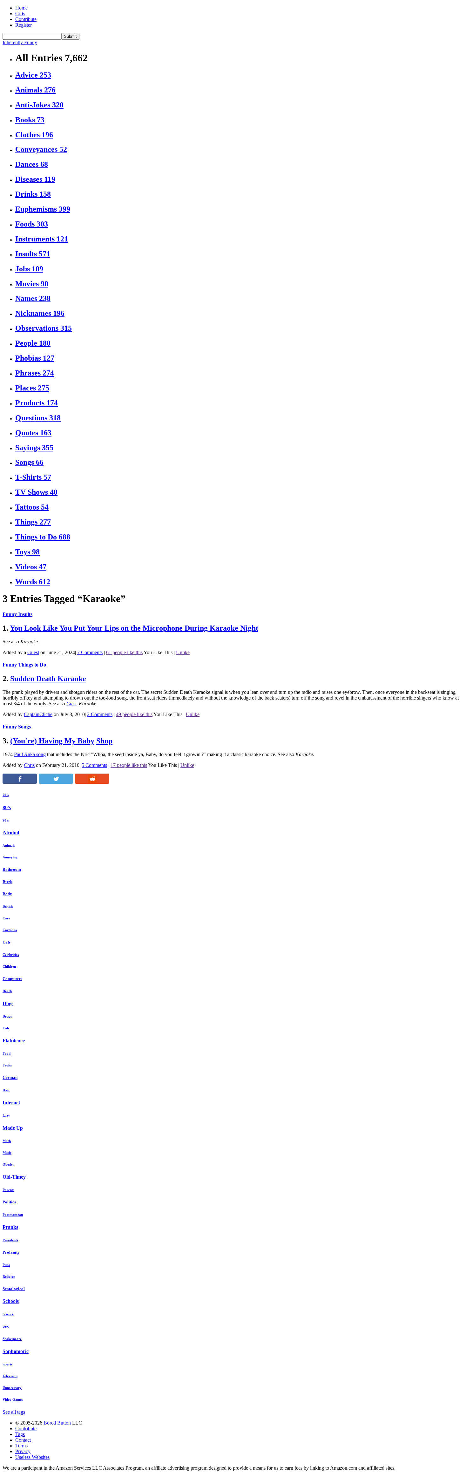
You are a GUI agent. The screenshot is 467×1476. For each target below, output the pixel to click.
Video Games (13, 1399)
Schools (11, 1301)
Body (7, 893)
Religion (9, 1276)
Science (8, 1314)
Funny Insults (17, 614)
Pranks (10, 1227)
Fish (6, 1028)
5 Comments (94, 765)
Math (7, 1141)
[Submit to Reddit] (92, 782)
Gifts (20, 13)
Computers (12, 978)
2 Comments (99, 714)
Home (21, 7)
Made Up (13, 1128)
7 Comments (90, 652)
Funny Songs (17, 726)
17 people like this (129, 765)
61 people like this (124, 652)
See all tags (14, 1412)
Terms (21, 1445)
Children (9, 966)
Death (7, 991)
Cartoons (10, 930)
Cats (6, 942)
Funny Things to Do (24, 664)
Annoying (10, 857)
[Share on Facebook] (20, 782)
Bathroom (12, 869)
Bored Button (57, 1422)
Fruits (7, 1065)
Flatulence (14, 1040)
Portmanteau (13, 1214)
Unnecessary (12, 1388)
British (8, 906)
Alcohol (11, 832)
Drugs (7, 1016)
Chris (29, 765)
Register (23, 25)
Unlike (183, 652)
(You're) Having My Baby (52, 741)
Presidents (10, 1240)
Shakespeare (12, 1339)
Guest (33, 652)
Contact (23, 1440)
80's (7, 807)
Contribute (26, 19)
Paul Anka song (30, 754)
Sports (7, 1364)
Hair (6, 1090)
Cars (71, 703)
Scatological (14, 1288)
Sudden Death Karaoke (48, 678)
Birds (7, 881)
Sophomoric (16, 1351)
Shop (104, 741)
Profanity (11, 1252)
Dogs (8, 1003)
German (10, 1077)
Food (6, 1053)
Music (7, 1152)
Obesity (8, 1164)
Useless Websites (32, 1457)
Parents (8, 1190)
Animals (9, 845)
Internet (11, 1102)
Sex (6, 1326)
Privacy (22, 1451)
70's (6, 795)
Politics (9, 1202)
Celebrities (11, 955)
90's (6, 820)
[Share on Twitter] (56, 782)
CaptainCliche (38, 714)
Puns (6, 1265)
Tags (20, 1434)
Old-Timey (14, 1177)
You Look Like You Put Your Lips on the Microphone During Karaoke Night (134, 628)
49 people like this (134, 714)
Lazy (6, 1115)
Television (10, 1376)
